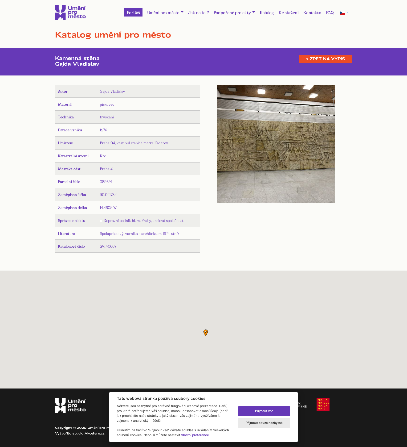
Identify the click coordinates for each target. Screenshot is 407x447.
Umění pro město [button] (163, 12)
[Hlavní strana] (70, 12)
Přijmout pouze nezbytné (264, 423)
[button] (205, 332)
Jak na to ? (198, 12)
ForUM (133, 12)
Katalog (267, 12)
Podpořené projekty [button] (232, 12)
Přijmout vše (264, 411)
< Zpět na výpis (325, 59)
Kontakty (312, 12)
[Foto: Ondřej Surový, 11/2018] (276, 144)
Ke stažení (289, 12)
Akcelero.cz (95, 433)
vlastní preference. (195, 435)
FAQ (330, 12)
